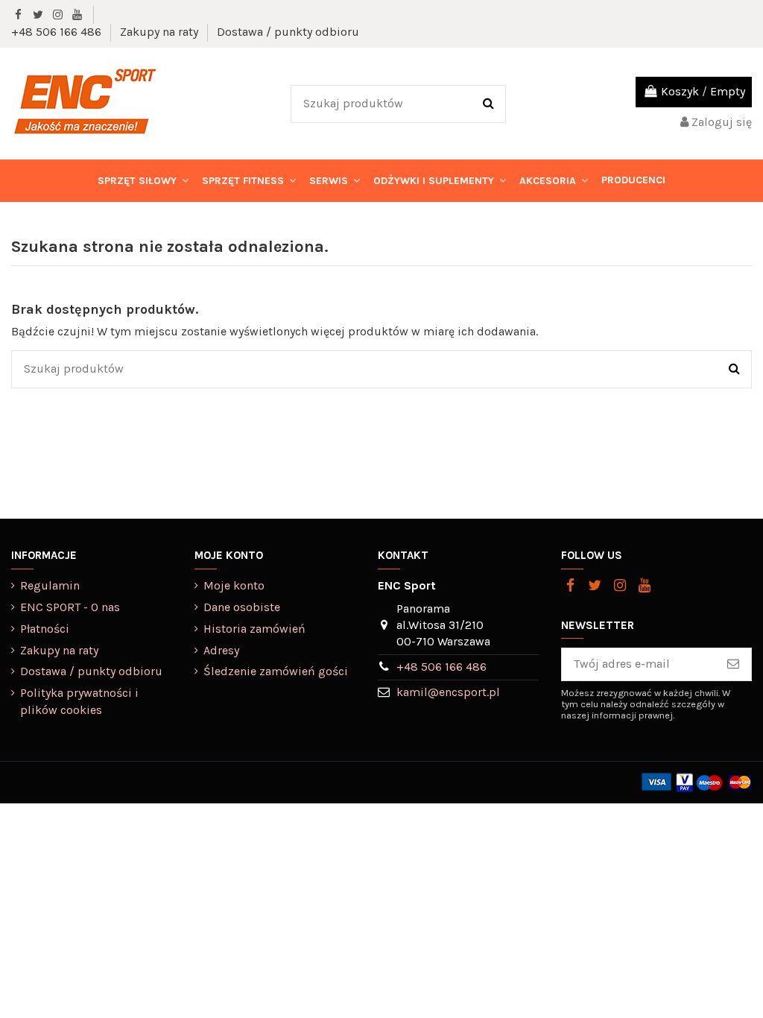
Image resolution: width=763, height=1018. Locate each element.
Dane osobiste (241, 607)
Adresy (221, 650)
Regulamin (50, 585)
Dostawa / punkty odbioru (288, 32)
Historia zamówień (254, 629)
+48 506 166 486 (57, 32)
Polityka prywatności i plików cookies (79, 701)
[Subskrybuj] (733, 664)
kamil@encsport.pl (448, 692)
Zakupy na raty (160, 32)
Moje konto (234, 585)
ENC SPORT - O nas (70, 607)
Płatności (44, 629)
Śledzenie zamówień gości (275, 671)
